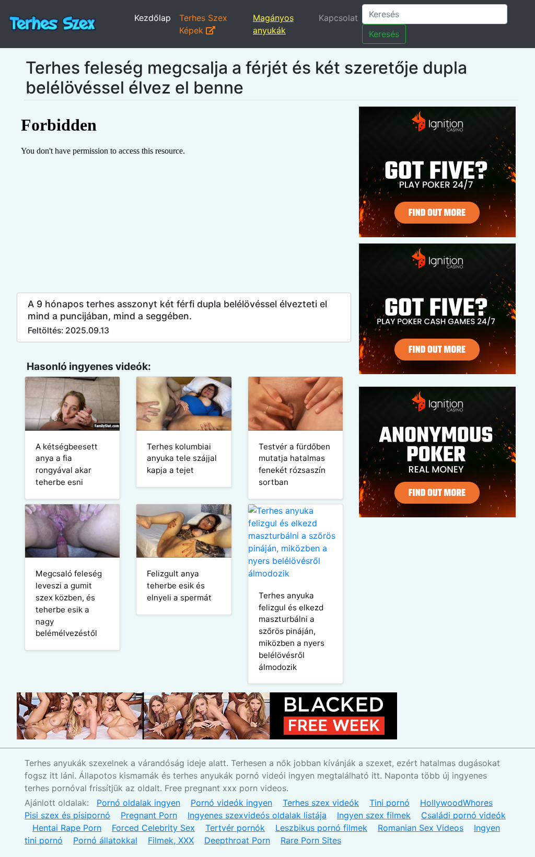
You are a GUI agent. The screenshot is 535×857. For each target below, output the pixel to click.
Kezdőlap (152, 18)
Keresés (384, 34)
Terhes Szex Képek (203, 24)
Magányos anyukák (273, 24)
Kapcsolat (338, 18)
